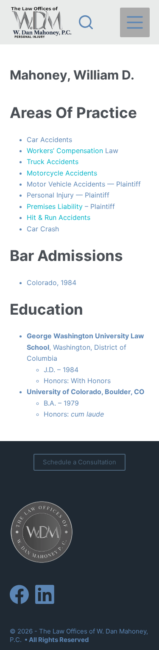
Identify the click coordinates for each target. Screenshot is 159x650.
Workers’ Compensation (65, 150)
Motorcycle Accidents (62, 173)
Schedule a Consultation (79, 462)
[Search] (86, 22)
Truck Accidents (52, 161)
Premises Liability (55, 206)
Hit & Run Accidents (58, 217)
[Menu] (135, 22)
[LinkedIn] (44, 594)
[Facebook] (19, 594)
